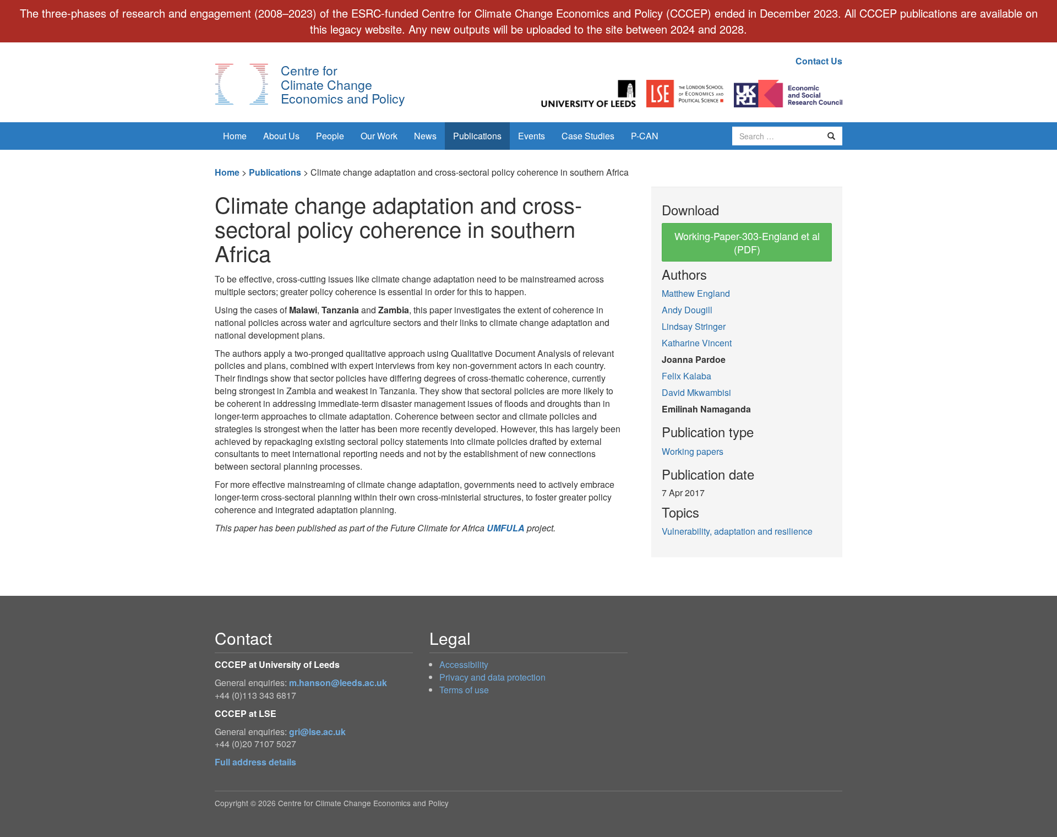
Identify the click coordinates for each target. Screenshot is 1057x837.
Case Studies (588, 135)
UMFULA (506, 527)
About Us (281, 135)
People (330, 135)
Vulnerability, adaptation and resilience (737, 531)
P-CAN (644, 135)
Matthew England (696, 293)
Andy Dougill (687, 309)
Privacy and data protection (492, 677)
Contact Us (819, 61)
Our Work (379, 135)
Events (531, 135)
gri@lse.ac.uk (317, 731)
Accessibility (463, 664)
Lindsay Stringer (694, 326)
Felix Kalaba (686, 375)
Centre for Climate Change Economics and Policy (343, 84)
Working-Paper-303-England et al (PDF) (747, 242)
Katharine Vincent (697, 342)
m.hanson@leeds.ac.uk (338, 682)
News (425, 135)
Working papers (692, 451)
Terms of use (464, 689)
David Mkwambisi (696, 392)
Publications (477, 135)
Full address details (255, 762)
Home (235, 135)
